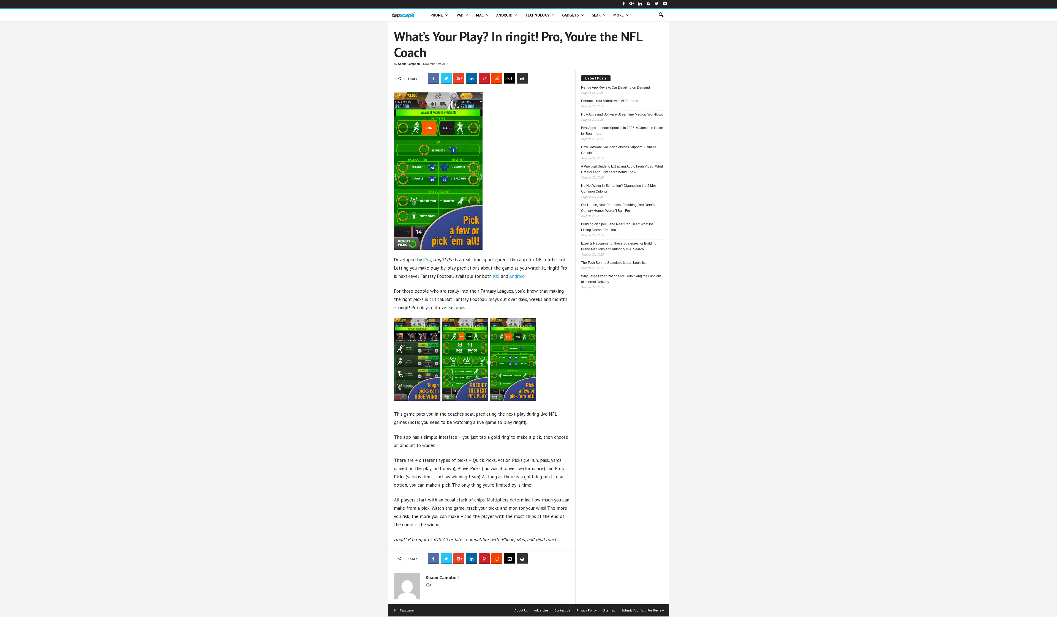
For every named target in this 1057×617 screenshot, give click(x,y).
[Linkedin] (640, 4)
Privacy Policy (586, 610)
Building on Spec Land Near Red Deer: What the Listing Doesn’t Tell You (617, 227)
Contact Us (562, 610)
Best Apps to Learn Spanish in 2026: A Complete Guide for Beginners (622, 131)
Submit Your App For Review (643, 610)
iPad (459, 15)
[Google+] (632, 4)
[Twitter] (656, 4)
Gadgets (570, 15)
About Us (521, 610)
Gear (596, 15)
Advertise (541, 610)
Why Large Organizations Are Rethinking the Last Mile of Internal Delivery (621, 279)
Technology (537, 15)
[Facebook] (623, 4)
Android (504, 15)
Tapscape (407, 610)
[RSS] (648, 4)
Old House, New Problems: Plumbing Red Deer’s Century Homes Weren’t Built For (618, 208)
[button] (661, 15)
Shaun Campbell (409, 64)
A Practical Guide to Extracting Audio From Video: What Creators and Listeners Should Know (622, 169)
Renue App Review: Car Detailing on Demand (615, 87)
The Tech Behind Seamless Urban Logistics (613, 263)
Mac (480, 15)
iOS (496, 276)
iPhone (436, 15)
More (618, 15)
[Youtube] (665, 4)
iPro (427, 260)
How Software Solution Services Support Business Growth (618, 150)
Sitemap (609, 610)
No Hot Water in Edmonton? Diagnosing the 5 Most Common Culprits (619, 188)
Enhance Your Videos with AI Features (609, 101)
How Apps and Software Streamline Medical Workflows (622, 114)
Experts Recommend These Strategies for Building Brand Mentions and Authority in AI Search (618, 246)
